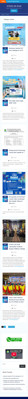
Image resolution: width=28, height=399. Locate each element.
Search (4, 363)
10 (9, 327)
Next (13, 327)
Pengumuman (16, 160)
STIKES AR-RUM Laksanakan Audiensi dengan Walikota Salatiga (17, 247)
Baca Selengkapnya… (18, 69)
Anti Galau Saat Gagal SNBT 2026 (11, 378)
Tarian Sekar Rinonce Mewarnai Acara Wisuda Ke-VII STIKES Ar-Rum (16, 300)
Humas (14, 55)
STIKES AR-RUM (14, 6)
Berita (14, 58)
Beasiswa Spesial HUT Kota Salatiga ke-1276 (13, 376)
